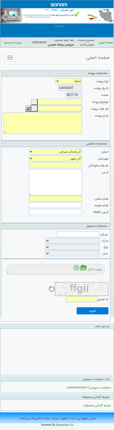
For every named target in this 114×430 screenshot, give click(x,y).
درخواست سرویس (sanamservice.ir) (89, 387)
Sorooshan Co (64, 425)
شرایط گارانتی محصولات (97, 405)
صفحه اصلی (106, 42)
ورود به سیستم (12, 42)
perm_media (83, 267)
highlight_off (76, 267)
